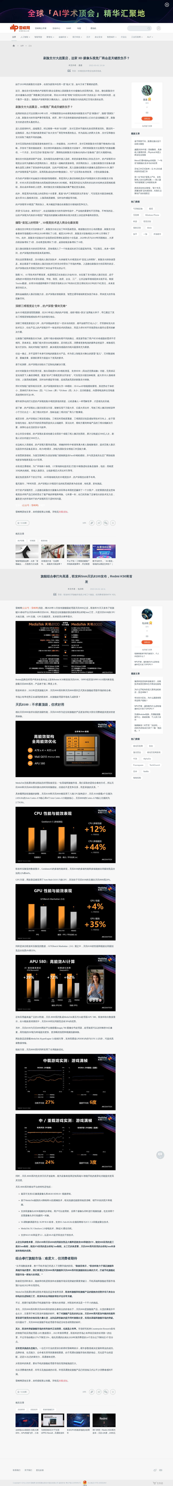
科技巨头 (51, 42)
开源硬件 (157, 234)
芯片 (88, 37)
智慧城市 (111, 37)
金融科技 (62, 37)
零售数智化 (30, 42)
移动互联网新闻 (153, 752)
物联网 (138, 42)
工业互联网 (136, 37)
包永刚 (80, 589)
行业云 (124, 37)
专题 (79, 28)
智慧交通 (103, 42)
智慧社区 (112, 42)
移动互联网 (138, 746)
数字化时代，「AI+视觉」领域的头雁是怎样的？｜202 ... (103, 564)
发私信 (147, 119)
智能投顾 (137, 778)
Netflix (146, 771)
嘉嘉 (80, 65)
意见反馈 (40, 1470)
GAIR (68, 28)
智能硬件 (146, 42)
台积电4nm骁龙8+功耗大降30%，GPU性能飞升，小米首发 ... (27, 1433)
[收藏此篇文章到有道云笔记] (91, 523)
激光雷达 (137, 752)
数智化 (49, 37)
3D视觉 (32, 541)
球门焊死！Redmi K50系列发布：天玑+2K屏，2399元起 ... (104, 1433)
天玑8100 (33, 1410)
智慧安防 (86, 42)
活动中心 (56, 28)
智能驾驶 (38, 37)
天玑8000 (21, 1410)
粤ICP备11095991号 (73, 1483)
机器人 (153, 42)
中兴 (135, 759)
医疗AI (57, 42)
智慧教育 (95, 42)
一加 (145, 234)
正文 (30, 46)
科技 (135, 221)
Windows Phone (152, 215)
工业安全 (129, 42)
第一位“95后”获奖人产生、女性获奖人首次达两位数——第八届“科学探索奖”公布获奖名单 (147, 179)
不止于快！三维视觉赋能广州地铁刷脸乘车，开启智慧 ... (78, 564)
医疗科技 (76, 37)
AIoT (149, 37)
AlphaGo (147, 759)
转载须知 (63, 512)
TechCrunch (155, 765)
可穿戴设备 (138, 209)
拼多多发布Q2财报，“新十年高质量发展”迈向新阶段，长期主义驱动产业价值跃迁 (148, 190)
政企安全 (98, 37)
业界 (14, 37)
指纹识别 (137, 228)
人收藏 (23, 523)
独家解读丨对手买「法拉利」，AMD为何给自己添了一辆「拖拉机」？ (147, 728)
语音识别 (147, 221)
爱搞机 (93, 28)
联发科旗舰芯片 (48, 1410)
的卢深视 (21, 541)
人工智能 (24, 37)
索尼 (151, 209)
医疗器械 (71, 42)
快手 (135, 234)
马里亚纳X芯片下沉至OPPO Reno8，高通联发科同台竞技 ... (52, 1433)
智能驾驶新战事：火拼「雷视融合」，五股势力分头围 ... (27, 564)
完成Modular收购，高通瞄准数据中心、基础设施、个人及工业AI (147, 717)
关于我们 (28, 1470)
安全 (151, 746)
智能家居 (161, 42)
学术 (22, 42)
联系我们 (16, 1470)
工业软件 (121, 42)
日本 (135, 771)
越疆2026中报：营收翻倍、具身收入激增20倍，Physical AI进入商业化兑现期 (148, 152)
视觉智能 (44, 541)
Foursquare (138, 765)
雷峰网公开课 (40, 28)
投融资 (63, 42)
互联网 (136, 215)
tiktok (149, 228)
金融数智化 (40, 42)
